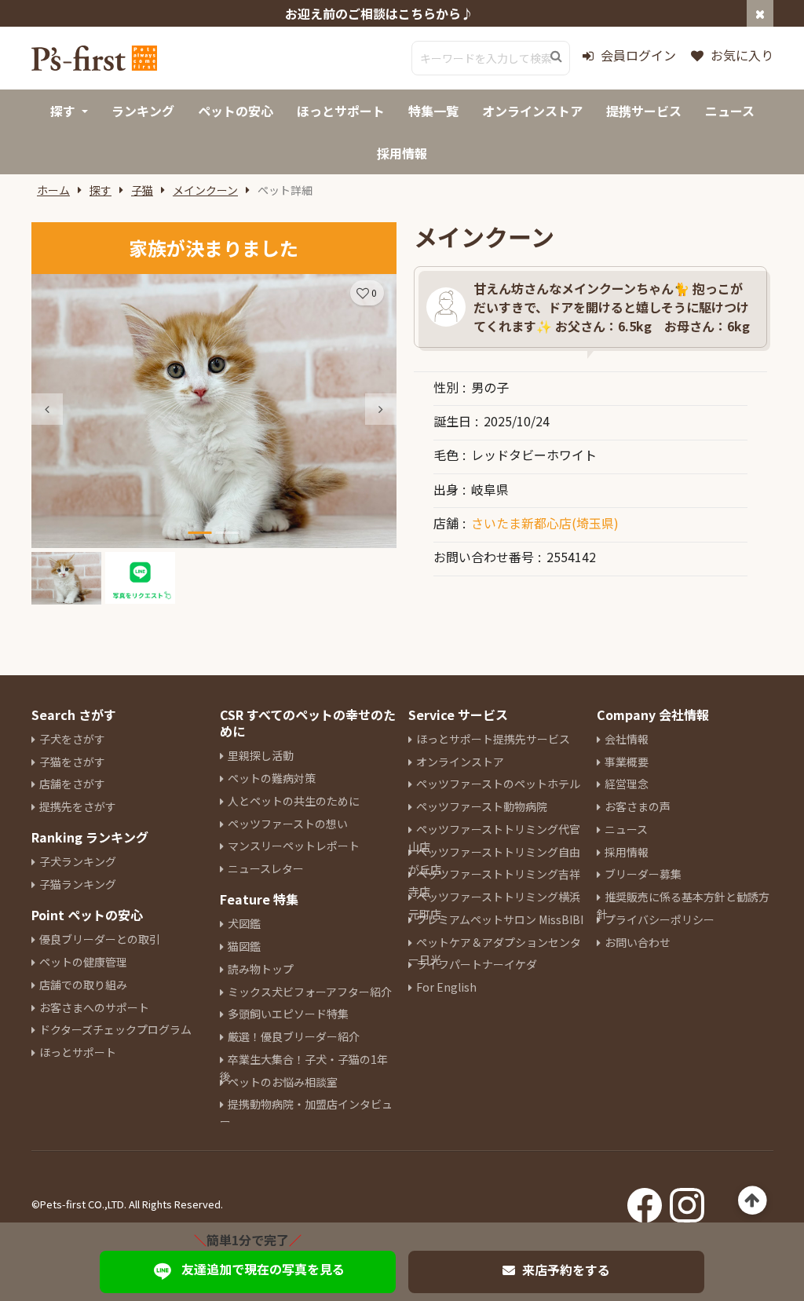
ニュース (626, 829)
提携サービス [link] (644, 110)
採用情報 (627, 852)
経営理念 (627, 783)
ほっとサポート (77, 1052)
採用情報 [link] (402, 153)
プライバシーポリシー (659, 919)
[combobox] (490, 58)
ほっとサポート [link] (341, 110)
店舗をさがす (72, 783)
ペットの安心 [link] (235, 110)
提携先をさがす (77, 806)
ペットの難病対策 (272, 778)
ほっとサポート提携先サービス (493, 739)
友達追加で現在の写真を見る (263, 1268)
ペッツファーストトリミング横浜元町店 (494, 905)
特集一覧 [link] (433, 110)
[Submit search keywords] (556, 56)
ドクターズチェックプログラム (115, 1029)
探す (100, 190)
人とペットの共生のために (294, 801)
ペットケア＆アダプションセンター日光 (494, 950)
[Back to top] (752, 1201)
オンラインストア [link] (532, 110)
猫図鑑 (244, 946)
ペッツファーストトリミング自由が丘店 (494, 860)
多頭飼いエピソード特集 (288, 1013)
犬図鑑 (244, 923)
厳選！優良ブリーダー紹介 (294, 1036)
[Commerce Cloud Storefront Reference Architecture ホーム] (94, 58)
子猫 (142, 190)
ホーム (53, 190)
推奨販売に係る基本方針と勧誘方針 (683, 905)
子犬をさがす (72, 739)
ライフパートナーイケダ (476, 964)
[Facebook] (644, 1200)
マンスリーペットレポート (294, 845)
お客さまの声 (638, 806)
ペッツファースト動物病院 (481, 806)
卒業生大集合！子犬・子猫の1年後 (304, 1067)
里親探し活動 (261, 755)
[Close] (760, 13)
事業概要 (627, 761)
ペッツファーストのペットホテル (498, 783)
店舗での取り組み (83, 984)
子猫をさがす (72, 761)
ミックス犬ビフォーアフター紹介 (310, 992)
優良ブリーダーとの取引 (99, 939)
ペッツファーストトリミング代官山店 (494, 837)
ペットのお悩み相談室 (283, 1082)
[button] (381, 409)
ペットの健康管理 (83, 962)
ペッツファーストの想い (288, 823)
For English (446, 987)
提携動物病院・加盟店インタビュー (306, 1112)
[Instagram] (687, 1200)
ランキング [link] (142, 110)
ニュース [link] (730, 110)
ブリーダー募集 (643, 874)
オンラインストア (460, 761)
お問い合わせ (638, 942)
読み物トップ (261, 969)
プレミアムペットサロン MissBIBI (499, 919)
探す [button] (62, 110)
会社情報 (627, 739)
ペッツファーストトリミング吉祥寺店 (494, 882)
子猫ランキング (77, 884)
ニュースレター (266, 868)
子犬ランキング (77, 861)
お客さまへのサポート (94, 1007)
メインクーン (205, 190)
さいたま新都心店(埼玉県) (545, 522)
